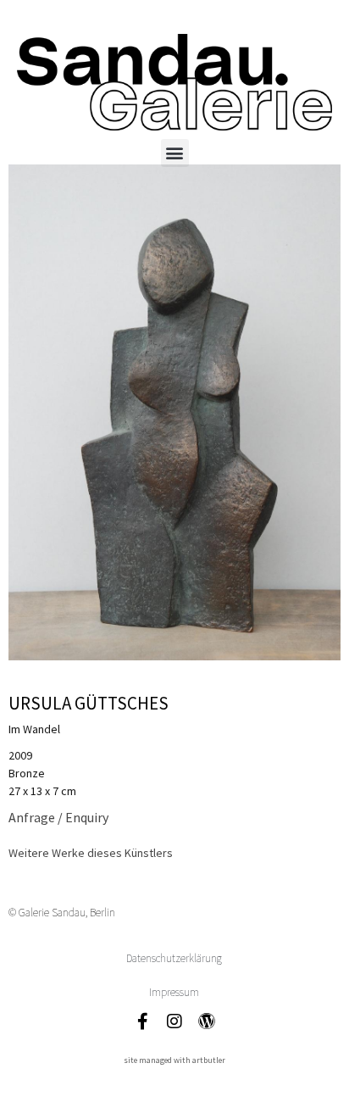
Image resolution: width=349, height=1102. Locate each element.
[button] (175, 153)
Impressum (174, 992)
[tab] (90, 853)
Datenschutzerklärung (174, 958)
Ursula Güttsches (88, 703)
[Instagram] (174, 1021)
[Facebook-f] (142, 1021)
